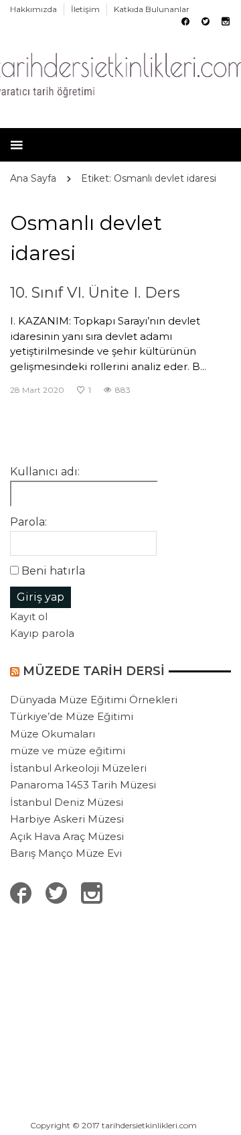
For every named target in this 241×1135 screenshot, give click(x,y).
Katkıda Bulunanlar (151, 9)
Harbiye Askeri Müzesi (67, 819)
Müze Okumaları (52, 733)
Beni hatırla (53, 570)
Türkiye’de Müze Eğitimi (71, 716)
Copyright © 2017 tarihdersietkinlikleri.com (113, 1125)
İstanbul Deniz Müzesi (66, 802)
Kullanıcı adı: (45, 471)
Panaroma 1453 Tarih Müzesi (83, 784)
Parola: (28, 522)
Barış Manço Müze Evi (66, 853)
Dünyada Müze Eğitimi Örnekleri (93, 699)
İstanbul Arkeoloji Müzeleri (78, 768)
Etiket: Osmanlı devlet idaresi (148, 178)
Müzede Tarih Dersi (94, 671)
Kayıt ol (29, 616)
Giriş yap (40, 597)
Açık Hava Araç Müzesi (67, 836)
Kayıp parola (42, 633)
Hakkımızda (33, 9)
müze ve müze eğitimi (67, 750)
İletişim (85, 9)
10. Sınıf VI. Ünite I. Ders (95, 293)
